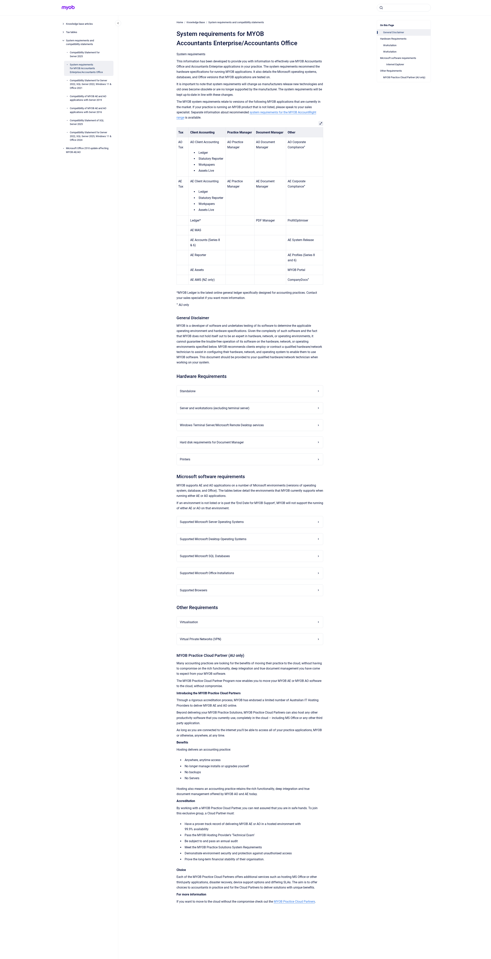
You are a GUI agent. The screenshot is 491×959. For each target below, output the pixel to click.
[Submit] (381, 8)
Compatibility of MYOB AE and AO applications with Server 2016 (88, 110)
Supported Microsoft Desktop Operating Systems (213, 539)
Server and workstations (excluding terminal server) (214, 408)
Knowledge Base (196, 22)
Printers (185, 459)
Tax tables (71, 32)
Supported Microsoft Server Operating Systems (212, 522)
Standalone (187, 391)
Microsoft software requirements (398, 58)
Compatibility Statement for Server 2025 (85, 54)
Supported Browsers (193, 590)
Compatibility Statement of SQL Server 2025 (87, 122)
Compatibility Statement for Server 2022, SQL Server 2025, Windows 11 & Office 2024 (90, 136)
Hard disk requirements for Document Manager (212, 442)
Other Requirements (391, 70)
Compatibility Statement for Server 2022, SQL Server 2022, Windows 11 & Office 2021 (90, 84)
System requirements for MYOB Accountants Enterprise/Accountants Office (86, 68)
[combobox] (404, 7)
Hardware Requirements (393, 38)
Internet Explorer (395, 64)
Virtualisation (189, 622)
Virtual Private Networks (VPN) (200, 639)
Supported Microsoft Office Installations (207, 573)
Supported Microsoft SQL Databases (205, 556)
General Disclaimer (393, 32)
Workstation (389, 45)
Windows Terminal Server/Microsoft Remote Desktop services (222, 425)
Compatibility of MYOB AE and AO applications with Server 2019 (88, 98)
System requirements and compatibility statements (80, 42)
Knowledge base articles (79, 23)
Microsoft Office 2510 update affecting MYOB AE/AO (87, 150)
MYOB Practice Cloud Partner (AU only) (404, 77)
